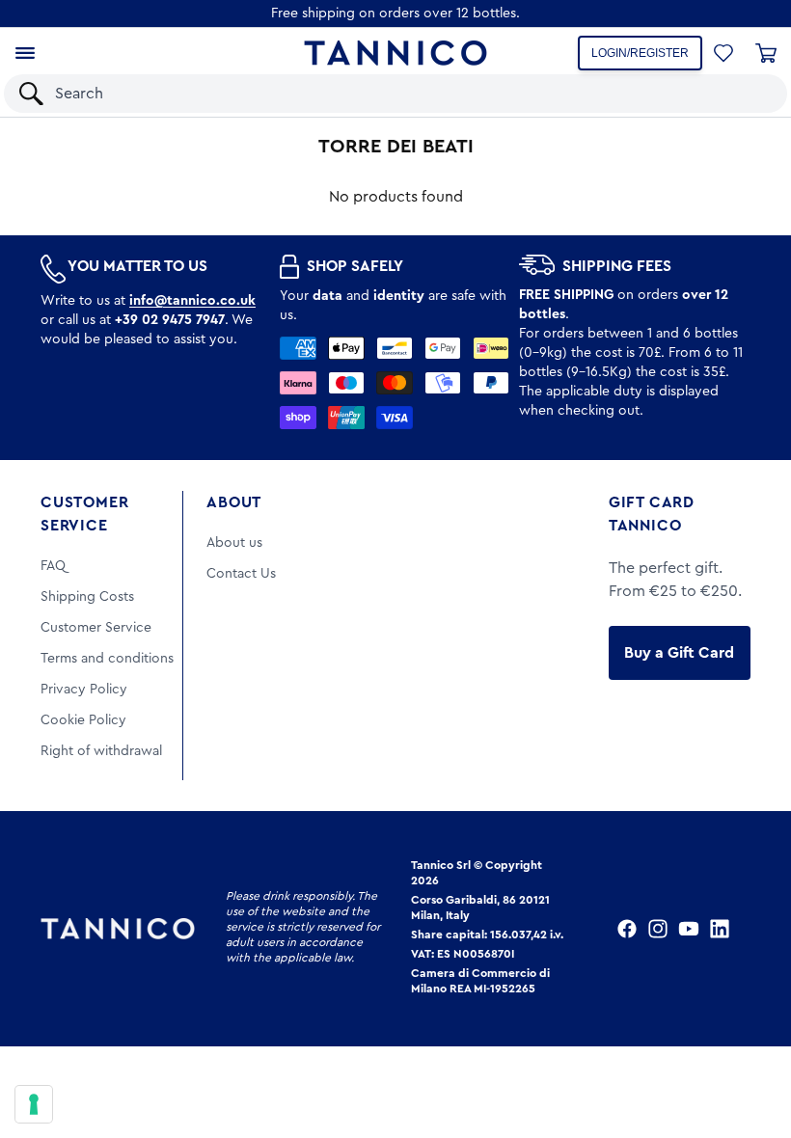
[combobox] (379, 93)
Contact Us (241, 574)
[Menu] (25, 53)
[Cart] (766, 53)
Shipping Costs (87, 597)
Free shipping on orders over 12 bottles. (395, 13)
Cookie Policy (83, 720)
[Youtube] (688, 928)
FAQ (53, 566)
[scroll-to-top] (750, 1043)
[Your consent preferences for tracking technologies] (33, 1104)
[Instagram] (657, 928)
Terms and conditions (107, 658)
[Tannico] (395, 53)
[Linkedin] (719, 928)
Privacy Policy (84, 689)
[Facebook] (627, 928)
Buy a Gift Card (679, 653)
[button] (747, 93)
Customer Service (84, 514)
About (233, 502)
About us (234, 543)
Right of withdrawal (101, 751)
